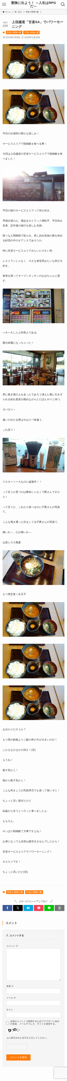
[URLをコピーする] (59, 908)
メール (11, 998)
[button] (7, 908)
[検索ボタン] (63, 4)
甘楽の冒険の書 (31, 32)
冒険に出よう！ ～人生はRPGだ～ (33, 4)
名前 (10, 986)
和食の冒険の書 (14, 32)
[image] (33, 123)
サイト (9, 1009)
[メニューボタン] (4, 4)
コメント (12, 946)
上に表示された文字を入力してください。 (27, 1038)
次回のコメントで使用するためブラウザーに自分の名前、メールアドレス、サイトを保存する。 (34, 1022)
